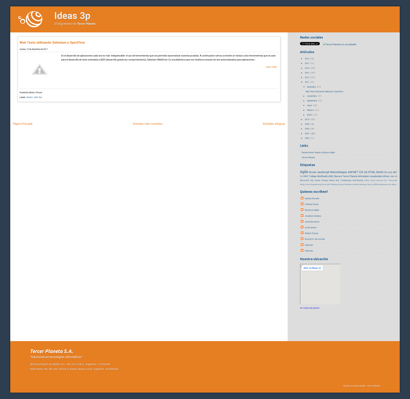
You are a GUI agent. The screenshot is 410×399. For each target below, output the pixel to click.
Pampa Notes (329, 180)
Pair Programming (314, 184)
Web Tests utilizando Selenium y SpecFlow (52, 42)
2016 (307, 59)
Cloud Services (377, 180)
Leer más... (272, 66)
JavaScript (323, 172)
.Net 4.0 (393, 176)
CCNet (367, 180)
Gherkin (29, 97)
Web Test (38, 97)
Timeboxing (346, 180)
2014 (307, 68)
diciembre (311, 87)
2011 (307, 82)
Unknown (309, 245)
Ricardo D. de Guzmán (315, 239)
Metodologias (339, 172)
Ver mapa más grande (309, 308)
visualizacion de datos (387, 184)
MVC (306, 176)
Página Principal (22, 123)
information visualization (370, 176)
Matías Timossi (311, 233)
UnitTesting (358, 180)
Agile (304, 172)
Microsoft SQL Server (311, 180)
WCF (329, 184)
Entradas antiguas (274, 123)
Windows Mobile (352, 184)
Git (366, 172)
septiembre (312, 101)
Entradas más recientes (148, 123)
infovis (386, 176)
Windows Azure (338, 184)
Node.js (303, 184)
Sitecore (338, 176)
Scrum (313, 172)
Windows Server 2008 (368, 184)
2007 (307, 133)
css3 (390, 172)
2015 (307, 63)
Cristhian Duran (312, 204)
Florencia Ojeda (312, 210)
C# (385, 172)
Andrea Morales (312, 198)
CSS (361, 172)
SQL (338, 180)
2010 (307, 119)
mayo (310, 105)
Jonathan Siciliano (313, 216)
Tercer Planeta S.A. (51, 351)
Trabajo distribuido (318, 176)
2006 (307, 138)
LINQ (331, 176)
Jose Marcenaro (312, 222)
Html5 (380, 172)
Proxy (324, 184)
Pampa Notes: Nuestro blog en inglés (318, 152)
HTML (372, 172)
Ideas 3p (72, 15)
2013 (307, 73)
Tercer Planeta (86, 23)
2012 (307, 77)
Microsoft (393, 180)
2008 (307, 129)
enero (310, 115)
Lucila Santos (310, 227)
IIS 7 (386, 180)
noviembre (312, 96)
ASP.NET (353, 172)
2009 (307, 124)
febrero (311, 110)
